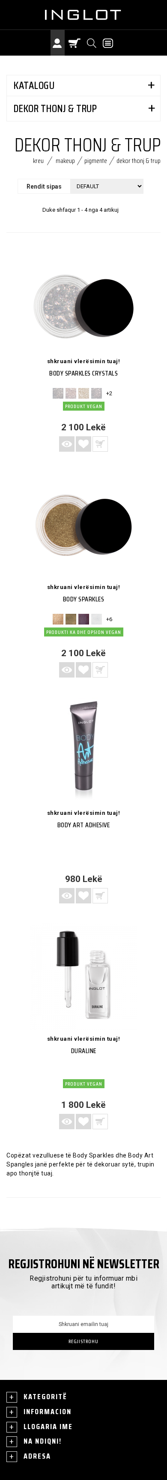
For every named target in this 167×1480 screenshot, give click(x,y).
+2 (109, 393)
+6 (109, 619)
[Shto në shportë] (100, 895)
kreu (38, 160)
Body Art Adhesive (83, 825)
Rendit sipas (44, 186)
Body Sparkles (83, 599)
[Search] (92, 43)
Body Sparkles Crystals (83, 373)
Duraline (83, 1050)
